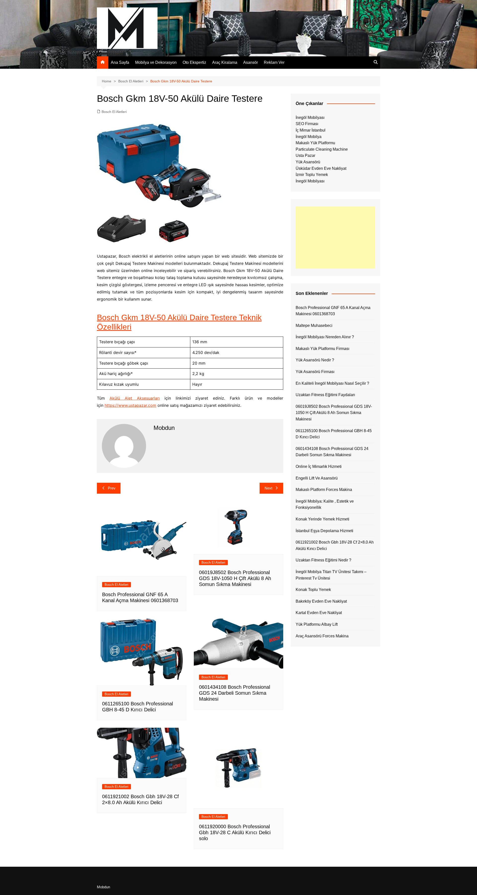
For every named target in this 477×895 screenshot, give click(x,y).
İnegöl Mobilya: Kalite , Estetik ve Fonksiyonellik (325, 504)
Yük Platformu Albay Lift (317, 624)
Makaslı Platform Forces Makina (324, 489)
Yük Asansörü (308, 162)
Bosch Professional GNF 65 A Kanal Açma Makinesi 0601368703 (333, 311)
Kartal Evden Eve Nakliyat (319, 613)
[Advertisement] (335, 238)
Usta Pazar (305, 155)
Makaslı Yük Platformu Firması (322, 348)
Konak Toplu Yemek (313, 589)
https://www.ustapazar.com (130, 405)
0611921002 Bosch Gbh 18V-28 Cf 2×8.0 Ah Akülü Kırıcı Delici (335, 545)
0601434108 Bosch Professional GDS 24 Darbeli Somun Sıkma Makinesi (234, 693)
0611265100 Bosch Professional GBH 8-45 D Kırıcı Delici (334, 434)
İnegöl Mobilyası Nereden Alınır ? (325, 337)
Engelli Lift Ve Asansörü (317, 478)
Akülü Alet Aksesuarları (135, 398)
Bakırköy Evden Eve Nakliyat (321, 601)
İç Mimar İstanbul (310, 130)
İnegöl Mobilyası (310, 117)
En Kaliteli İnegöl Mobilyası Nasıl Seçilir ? (332, 383)
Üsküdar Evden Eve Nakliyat (321, 168)
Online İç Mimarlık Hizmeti (319, 466)
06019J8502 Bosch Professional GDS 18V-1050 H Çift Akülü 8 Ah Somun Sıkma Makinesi (235, 578)
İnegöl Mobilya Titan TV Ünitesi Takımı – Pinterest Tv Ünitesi (331, 575)
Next (268, 488)
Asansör (250, 62)
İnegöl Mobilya (308, 137)
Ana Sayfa (120, 62)
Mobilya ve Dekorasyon (156, 62)
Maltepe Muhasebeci (314, 325)
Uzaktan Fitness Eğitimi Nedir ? (323, 560)
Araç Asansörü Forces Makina (322, 636)
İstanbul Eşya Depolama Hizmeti (324, 531)
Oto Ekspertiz (194, 62)
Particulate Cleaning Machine (322, 149)
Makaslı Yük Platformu (315, 143)
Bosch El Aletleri (114, 112)
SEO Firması (307, 124)
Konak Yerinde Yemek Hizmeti (322, 519)
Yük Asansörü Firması (315, 372)
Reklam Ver (274, 62)
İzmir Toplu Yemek (312, 174)
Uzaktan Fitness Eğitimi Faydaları (325, 395)
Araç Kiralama (224, 62)
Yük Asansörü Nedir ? (315, 360)
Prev (112, 488)
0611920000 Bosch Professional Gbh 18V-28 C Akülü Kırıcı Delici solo (235, 832)
